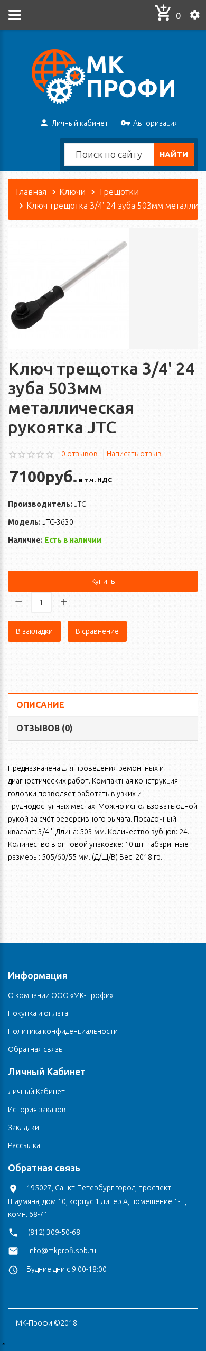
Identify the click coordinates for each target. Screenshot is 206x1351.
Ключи (72, 192)
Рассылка (24, 1145)
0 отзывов (79, 454)
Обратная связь (35, 1049)
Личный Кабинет (36, 1091)
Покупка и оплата (38, 1013)
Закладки (23, 1127)
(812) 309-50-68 (54, 1232)
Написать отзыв (134, 454)
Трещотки (118, 192)
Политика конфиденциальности (63, 1031)
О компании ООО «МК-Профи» (60, 995)
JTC (80, 504)
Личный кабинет (80, 123)
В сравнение (97, 631)
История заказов (37, 1109)
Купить (103, 581)
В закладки (34, 631)
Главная (31, 192)
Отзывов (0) (44, 728)
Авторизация (155, 123)
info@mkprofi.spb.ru (62, 1250)
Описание (40, 705)
